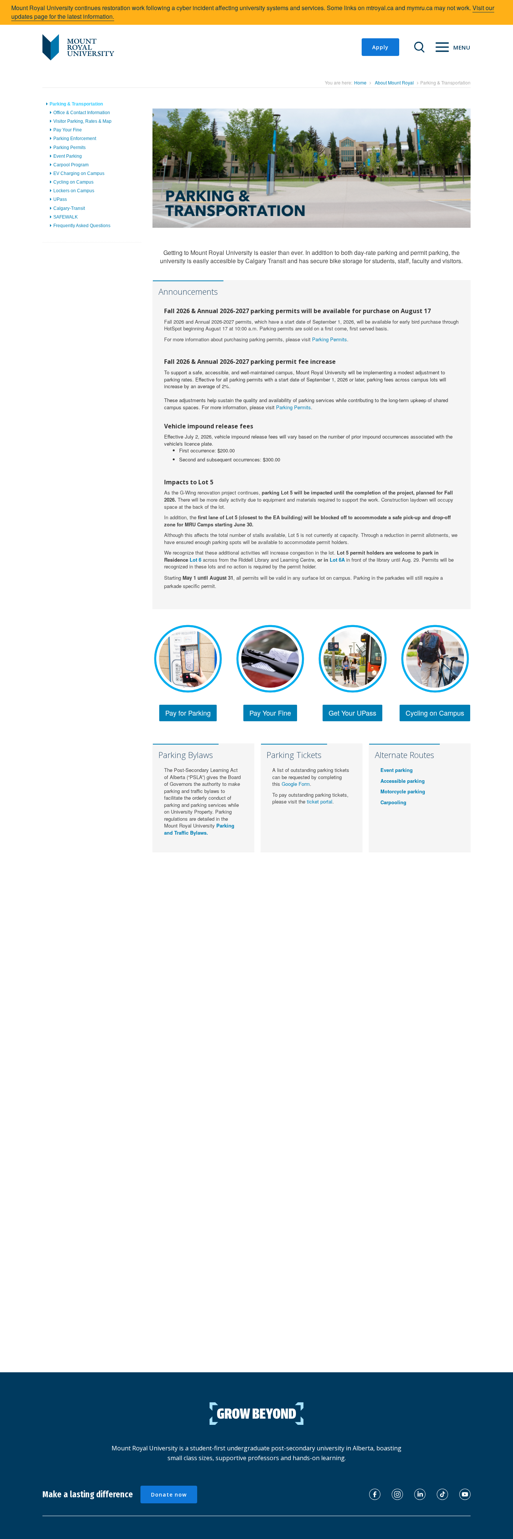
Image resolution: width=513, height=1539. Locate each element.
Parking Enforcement (74, 138)
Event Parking (67, 156)
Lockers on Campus (73, 190)
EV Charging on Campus (78, 173)
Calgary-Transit (69, 208)
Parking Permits (69, 147)
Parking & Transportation (76, 104)
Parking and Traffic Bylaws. (199, 829)
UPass (60, 199)
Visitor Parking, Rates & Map (82, 121)
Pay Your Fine (67, 130)
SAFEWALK (65, 217)
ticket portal (319, 801)
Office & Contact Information (81, 112)
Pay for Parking (188, 712)
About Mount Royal (394, 82)
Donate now (169, 1494)
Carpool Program (71, 164)
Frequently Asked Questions (81, 225)
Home (360, 82)
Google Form (296, 783)
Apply (380, 47)
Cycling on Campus (73, 182)
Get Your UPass (352, 712)
